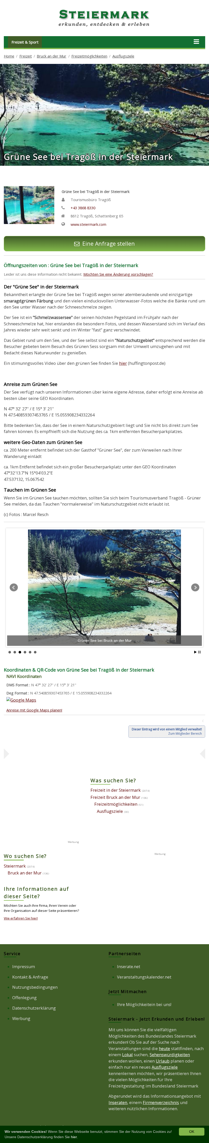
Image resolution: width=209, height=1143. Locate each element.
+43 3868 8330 (83, 207)
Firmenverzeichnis (161, 1102)
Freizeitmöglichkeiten (89, 56)
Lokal (127, 1054)
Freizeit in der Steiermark (115, 790)
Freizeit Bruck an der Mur (115, 797)
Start (195, 652)
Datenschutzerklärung (34, 1008)
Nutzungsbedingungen (35, 987)
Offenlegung (24, 997)
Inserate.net (128, 966)
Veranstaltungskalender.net (144, 977)
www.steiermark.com (88, 224)
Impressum (23, 966)
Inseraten (118, 1102)
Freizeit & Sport (24, 42)
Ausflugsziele (123, 56)
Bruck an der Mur (51, 56)
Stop (199, 652)
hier (123, 363)
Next (195, 587)
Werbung (21, 1018)
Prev (14, 587)
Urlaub (162, 1061)
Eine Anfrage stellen (108, 243)
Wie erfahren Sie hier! (21, 918)
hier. (74, 1137)
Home (9, 56)
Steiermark (15, 866)
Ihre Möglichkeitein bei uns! (144, 1004)
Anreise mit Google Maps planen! (34, 710)
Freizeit (25, 56)
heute (164, 1048)
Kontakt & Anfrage (30, 977)
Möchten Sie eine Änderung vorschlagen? (118, 274)
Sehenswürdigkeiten (170, 1054)
